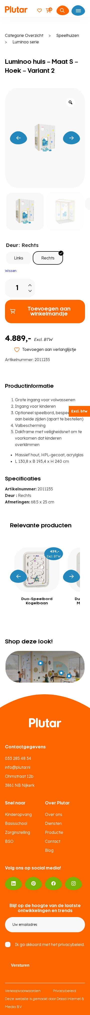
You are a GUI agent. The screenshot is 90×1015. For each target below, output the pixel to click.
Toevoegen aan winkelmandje (49, 311)
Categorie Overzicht (24, 35)
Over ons (53, 814)
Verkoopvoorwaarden (22, 991)
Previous (18, 576)
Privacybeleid (64, 991)
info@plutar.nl (17, 767)
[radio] (18, 258)
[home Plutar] (16, 10)
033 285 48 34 (18, 758)
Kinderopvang (18, 814)
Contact (52, 841)
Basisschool (16, 823)
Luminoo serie (25, 41)
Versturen (20, 965)
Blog (49, 850)
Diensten (53, 823)
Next (71, 576)
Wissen (10, 271)
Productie (54, 832)
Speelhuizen (67, 35)
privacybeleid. (71, 944)
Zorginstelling (17, 832)
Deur (12, 245)
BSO (9, 841)
